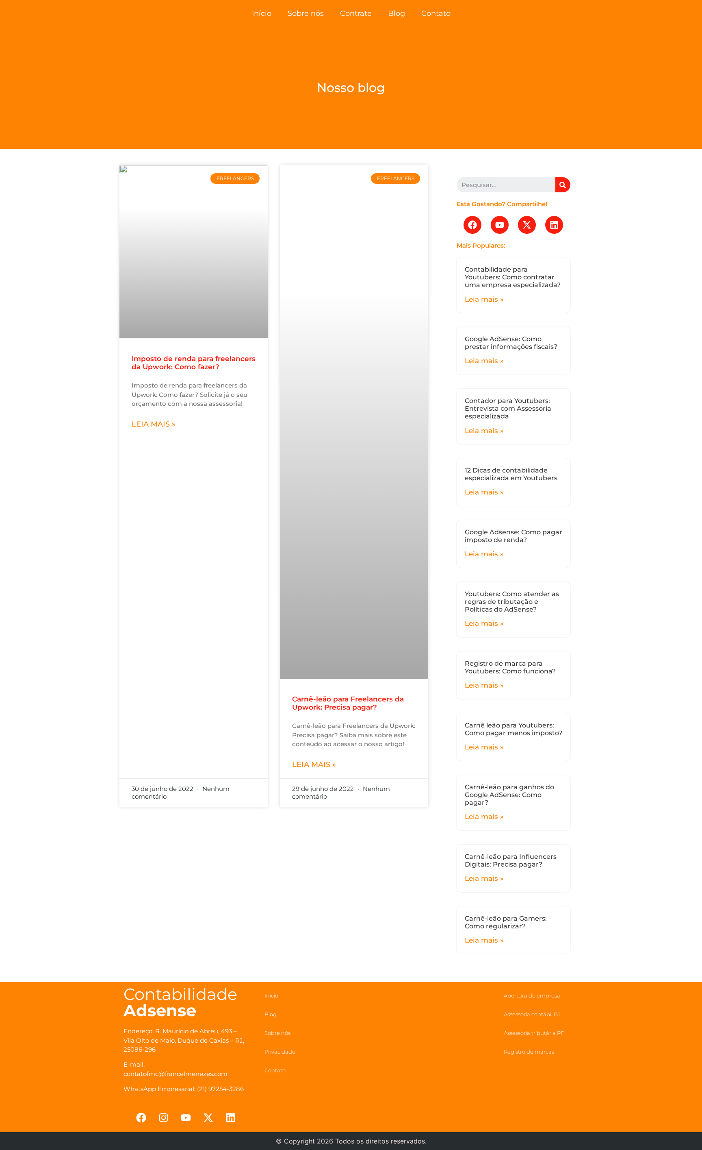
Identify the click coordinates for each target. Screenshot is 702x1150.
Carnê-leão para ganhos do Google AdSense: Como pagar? (509, 794)
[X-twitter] (527, 225)
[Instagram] (163, 1118)
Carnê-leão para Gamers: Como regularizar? (506, 922)
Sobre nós (306, 13)
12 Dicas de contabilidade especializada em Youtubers (511, 474)
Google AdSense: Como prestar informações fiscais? (511, 343)
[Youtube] (500, 225)
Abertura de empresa (532, 995)
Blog (396, 13)
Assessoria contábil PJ (532, 1014)
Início (261, 13)
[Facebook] (472, 225)
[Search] (562, 184)
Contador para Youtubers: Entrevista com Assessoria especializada (508, 408)
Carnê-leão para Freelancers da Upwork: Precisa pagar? (348, 703)
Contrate (356, 13)
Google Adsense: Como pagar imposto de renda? (513, 536)
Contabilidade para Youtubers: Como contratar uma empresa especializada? (513, 277)
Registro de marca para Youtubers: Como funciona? (510, 667)
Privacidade (279, 1051)
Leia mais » (154, 424)
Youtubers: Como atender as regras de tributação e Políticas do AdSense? (512, 601)
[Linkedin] (554, 225)
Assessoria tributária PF (534, 1033)
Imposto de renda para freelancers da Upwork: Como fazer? (194, 363)
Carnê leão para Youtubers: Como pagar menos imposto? (513, 729)
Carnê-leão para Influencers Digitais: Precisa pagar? (511, 860)
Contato (436, 13)
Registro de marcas (529, 1051)
